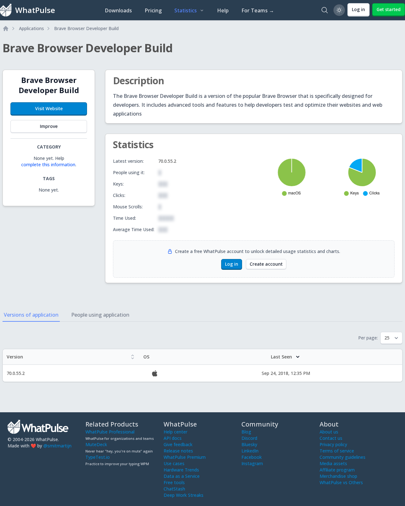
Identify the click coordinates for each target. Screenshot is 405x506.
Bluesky (249, 444)
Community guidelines (342, 457)
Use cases (174, 463)
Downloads (118, 10)
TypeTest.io (97, 457)
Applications (31, 28)
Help (223, 10)
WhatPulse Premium (185, 457)
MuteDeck (96, 444)
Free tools (174, 482)
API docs (173, 438)
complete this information (48, 164)
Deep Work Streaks (183, 495)
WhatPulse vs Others (341, 482)
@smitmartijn (57, 446)
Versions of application (31, 314)
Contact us (331, 438)
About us (329, 432)
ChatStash (174, 489)
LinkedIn (250, 451)
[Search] (324, 10)
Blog (246, 432)
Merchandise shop (338, 476)
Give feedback (178, 444)
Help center (175, 432)
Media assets (333, 463)
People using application (100, 314)
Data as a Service (182, 476)
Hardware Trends (181, 470)
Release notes (178, 451)
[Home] (6, 28)
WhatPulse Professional (109, 432)
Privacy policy (333, 444)
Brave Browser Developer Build (86, 28)
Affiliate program (337, 470)
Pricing (153, 10)
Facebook (251, 457)
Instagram (252, 463)
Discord (249, 438)
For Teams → (257, 10)
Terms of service (337, 451)
